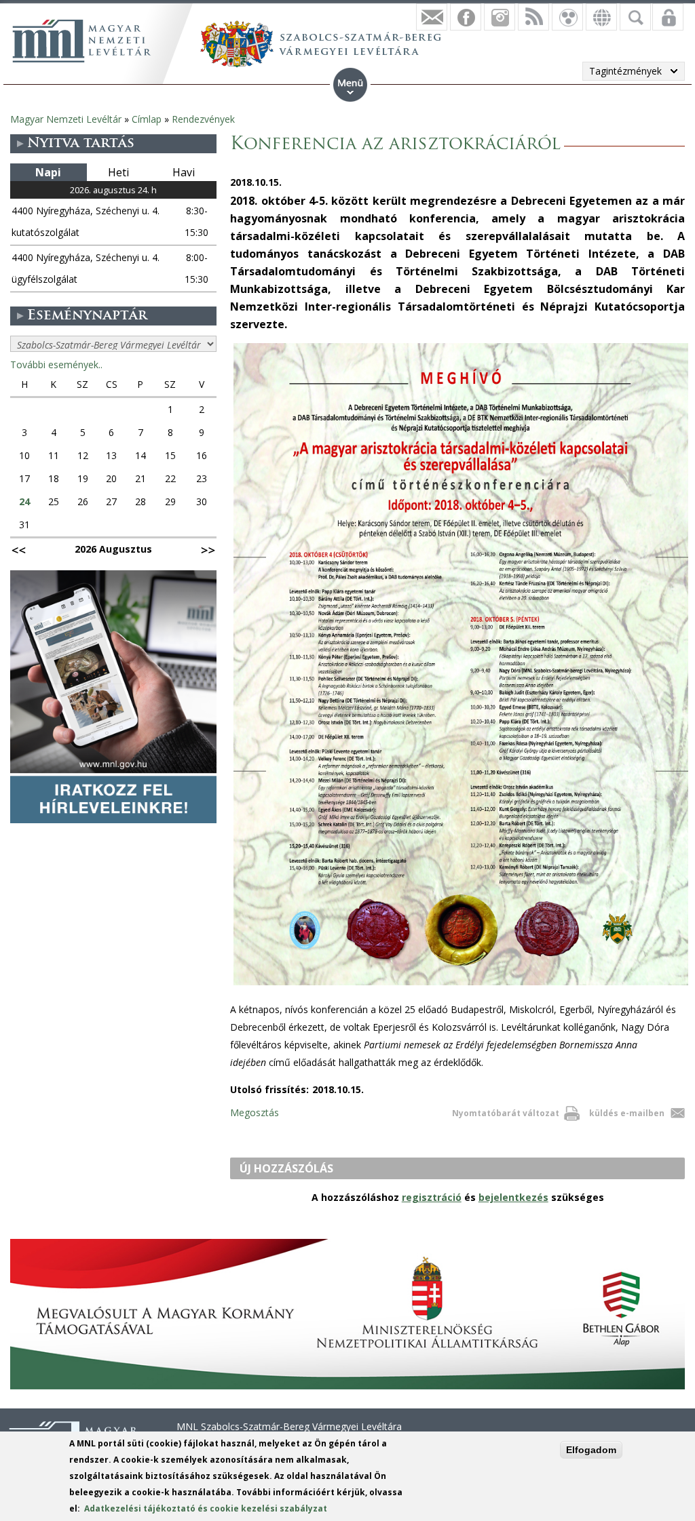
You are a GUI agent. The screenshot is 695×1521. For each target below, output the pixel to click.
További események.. (56, 364)
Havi (183, 172)
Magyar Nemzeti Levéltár (65, 119)
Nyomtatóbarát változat (505, 1113)
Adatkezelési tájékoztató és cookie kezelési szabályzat (205, 1508)
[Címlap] (81, 40)
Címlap (147, 119)
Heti (118, 172)
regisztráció (432, 1197)
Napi (48, 172)
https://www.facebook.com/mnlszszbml (465, 17)
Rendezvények (203, 119)
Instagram (499, 17)
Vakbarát (567, 17)
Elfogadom (591, 1449)
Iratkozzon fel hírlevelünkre (431, 17)
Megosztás (254, 1112)
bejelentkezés (513, 1197)
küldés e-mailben (626, 1113)
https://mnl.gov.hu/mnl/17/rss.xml (533, 17)
